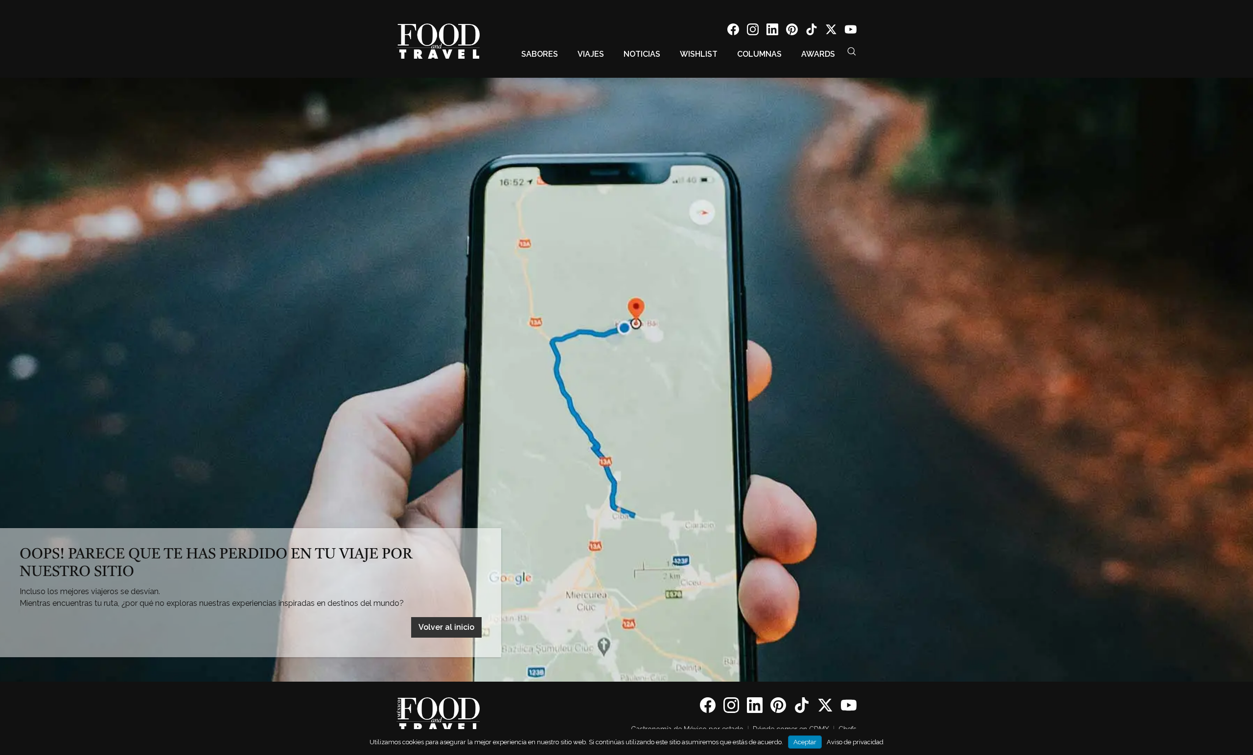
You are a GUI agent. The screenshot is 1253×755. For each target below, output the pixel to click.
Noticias (642, 54)
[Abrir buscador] (852, 51)
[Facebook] (733, 31)
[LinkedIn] (772, 31)
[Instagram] (753, 31)
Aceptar (804, 742)
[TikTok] (811, 31)
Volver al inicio (446, 627)
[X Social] (831, 31)
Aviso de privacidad (855, 742)
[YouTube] (851, 31)
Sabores (539, 54)
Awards (818, 54)
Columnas (759, 54)
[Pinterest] (792, 31)
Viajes (591, 54)
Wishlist (699, 54)
